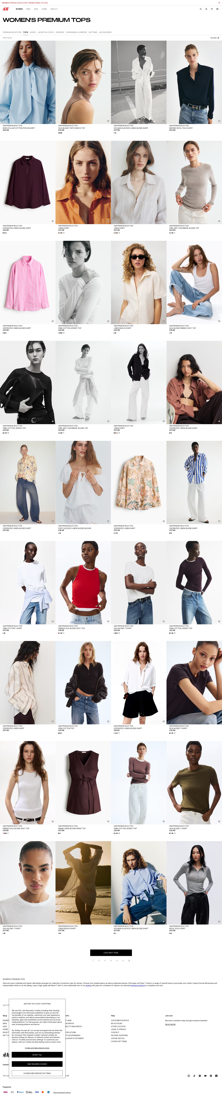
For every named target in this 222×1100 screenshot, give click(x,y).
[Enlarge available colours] (60, 133)
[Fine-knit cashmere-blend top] (194, 182)
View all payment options (62, 1092)
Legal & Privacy (118, 1029)
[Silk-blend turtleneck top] (83, 82)
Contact (115, 1032)
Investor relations (66, 1032)
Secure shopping (119, 1035)
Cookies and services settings (37, 1073)
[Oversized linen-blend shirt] (28, 182)
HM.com (6, 1005)
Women (19, 9)
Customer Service (120, 1020)
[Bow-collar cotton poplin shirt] (28, 82)
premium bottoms (138, 985)
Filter (213, 38)
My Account (116, 1023)
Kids (36, 9)
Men (28, 9)
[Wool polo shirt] (194, 883)
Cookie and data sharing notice (37, 1048)
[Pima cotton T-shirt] (28, 582)
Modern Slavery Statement (70, 1038)
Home (44, 9)
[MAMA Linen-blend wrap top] (83, 782)
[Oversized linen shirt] (138, 482)
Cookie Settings (119, 1041)
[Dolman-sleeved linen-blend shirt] (138, 82)
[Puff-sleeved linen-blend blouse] (83, 482)
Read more (170, 1024)
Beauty (54, 9)
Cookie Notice (118, 1038)
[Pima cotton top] (83, 682)
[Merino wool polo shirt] (194, 82)
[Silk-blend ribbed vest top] (194, 282)
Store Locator (118, 1026)
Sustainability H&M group (69, 1026)
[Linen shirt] (83, 182)
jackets (88, 985)
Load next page (111, 953)
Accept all (37, 1055)
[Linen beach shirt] (138, 282)
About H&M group (65, 1023)
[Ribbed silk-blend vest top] (83, 582)
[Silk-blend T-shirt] (138, 582)
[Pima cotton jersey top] (83, 282)
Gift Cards (8, 1035)
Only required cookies (37, 1064)
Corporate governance (68, 1035)
